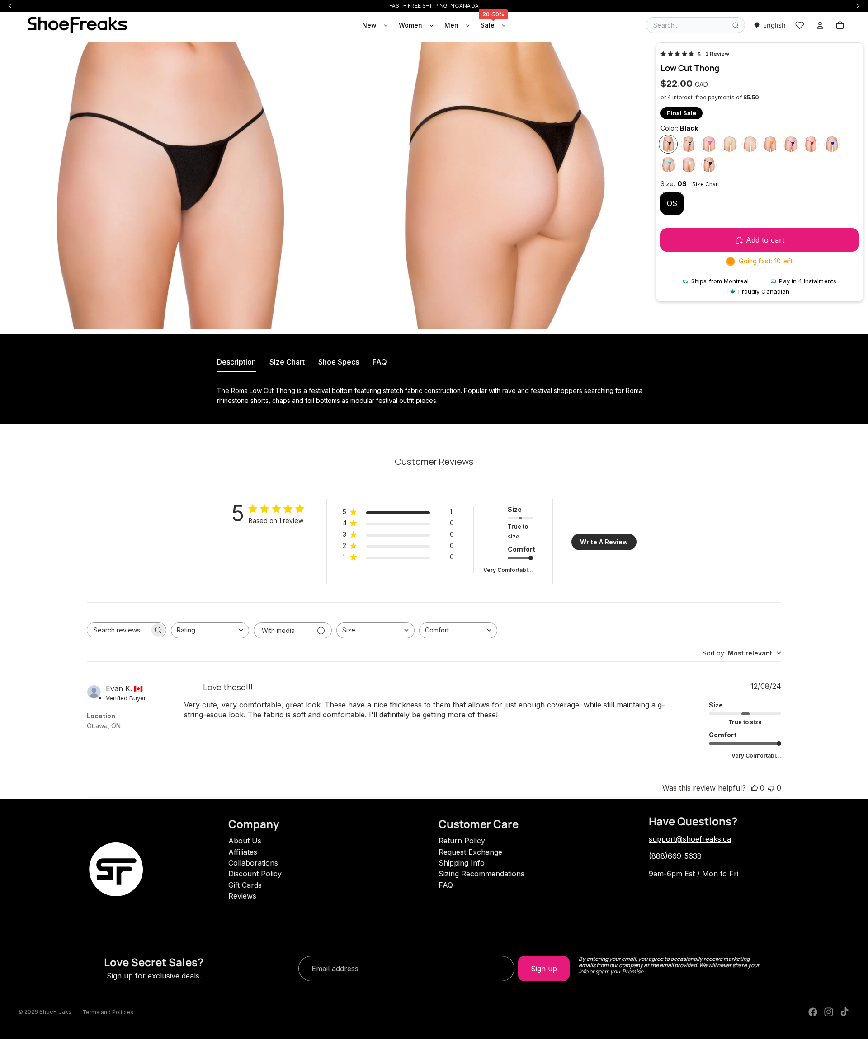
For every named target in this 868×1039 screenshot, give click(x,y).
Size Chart (705, 184)
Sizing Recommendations (481, 873)
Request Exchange (470, 851)
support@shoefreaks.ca (690, 838)
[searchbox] (118, 630)
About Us (244, 840)
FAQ (446, 884)
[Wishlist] (800, 25)
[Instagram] (828, 1011)
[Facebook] (812, 1011)
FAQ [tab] (380, 361)
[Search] (735, 25)
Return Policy (462, 840)
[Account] (820, 25)
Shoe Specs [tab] (338, 361)
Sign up (544, 968)
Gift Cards (245, 884)
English (774, 25)
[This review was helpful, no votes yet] (754, 787)
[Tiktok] (844, 1011)
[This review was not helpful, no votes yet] (771, 787)
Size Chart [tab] (287, 361)
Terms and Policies (107, 1012)
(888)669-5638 (675, 856)
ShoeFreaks (55, 1011)
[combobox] (770, 25)
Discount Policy (255, 873)
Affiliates (242, 851)
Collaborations (253, 862)
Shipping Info (462, 862)
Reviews (242, 895)
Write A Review (604, 542)
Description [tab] (236, 361)
